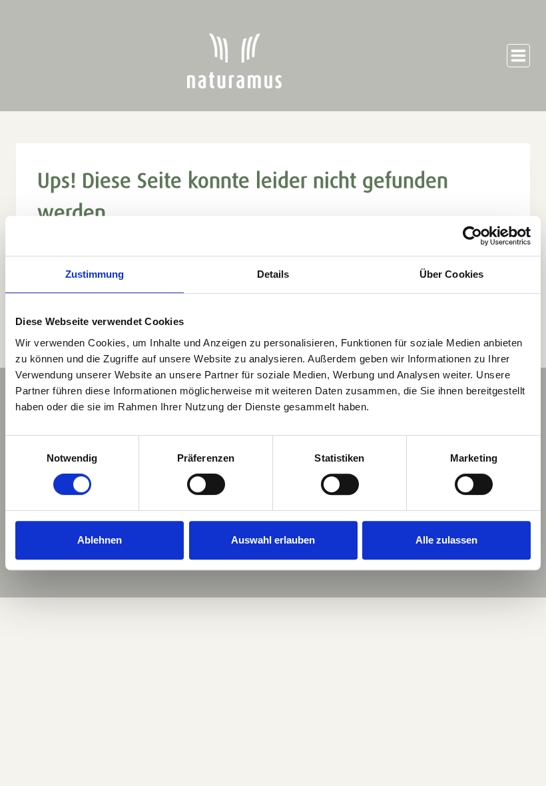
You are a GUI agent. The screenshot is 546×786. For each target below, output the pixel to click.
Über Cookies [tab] (451, 274)
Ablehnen (99, 540)
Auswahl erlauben (273, 540)
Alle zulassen (446, 540)
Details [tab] (273, 274)
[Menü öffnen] (518, 55)
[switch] (206, 484)
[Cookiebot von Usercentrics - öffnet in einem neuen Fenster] (472, 236)
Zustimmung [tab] (95, 274)
